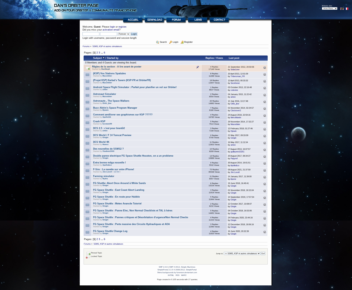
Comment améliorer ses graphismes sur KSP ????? (123, 114)
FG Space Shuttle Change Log (110, 231)
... (102, 52)
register (122, 26)
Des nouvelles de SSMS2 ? (108, 148)
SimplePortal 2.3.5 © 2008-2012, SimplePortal (177, 270)
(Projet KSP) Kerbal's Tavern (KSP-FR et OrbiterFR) (122, 80)
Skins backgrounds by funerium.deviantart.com (177, 272)
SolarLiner (235, 69)
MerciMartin (236, 117)
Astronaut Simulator (104, 94)
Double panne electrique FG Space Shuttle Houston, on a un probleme (133, 155)
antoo (104, 89)
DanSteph (105, 69)
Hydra (105, 179)
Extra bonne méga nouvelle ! (109, 162)
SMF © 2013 (174, 267)
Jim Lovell (107, 172)
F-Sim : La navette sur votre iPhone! (113, 169)
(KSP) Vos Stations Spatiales (109, 73)
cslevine (234, 90)
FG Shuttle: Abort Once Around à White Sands (119, 183)
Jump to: (219, 254)
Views (219, 58)
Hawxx (105, 144)
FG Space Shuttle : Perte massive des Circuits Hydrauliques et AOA (131, 224)
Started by (112, 58)
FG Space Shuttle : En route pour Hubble (116, 196)
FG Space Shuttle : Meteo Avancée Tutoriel (117, 203)
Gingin (105, 137)
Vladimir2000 (108, 151)
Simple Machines (188, 267)
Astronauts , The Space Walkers (111, 100)
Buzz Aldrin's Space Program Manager (115, 107)
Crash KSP (99, 121)
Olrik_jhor (106, 103)
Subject (97, 58)
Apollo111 (106, 117)
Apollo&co (107, 165)
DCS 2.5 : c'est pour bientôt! (109, 128)
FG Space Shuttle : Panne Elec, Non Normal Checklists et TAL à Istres (132, 210)
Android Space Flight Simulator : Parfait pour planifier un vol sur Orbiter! (135, 87)
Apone (233, 179)
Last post (234, 58)
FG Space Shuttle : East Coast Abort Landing (118, 190)
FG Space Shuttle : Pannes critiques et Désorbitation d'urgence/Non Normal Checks (140, 217)
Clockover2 (236, 110)
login (112, 26)
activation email (110, 29)
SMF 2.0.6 (163, 267)
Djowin (105, 110)
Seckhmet (235, 83)
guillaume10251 (237, 152)
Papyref (234, 158)
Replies (210, 58)
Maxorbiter (107, 76)
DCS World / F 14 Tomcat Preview (112, 135)
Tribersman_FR (238, 76)
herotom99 (107, 124)
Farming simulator (103, 176)
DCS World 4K (101, 142)
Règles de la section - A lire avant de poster (116, 66)
